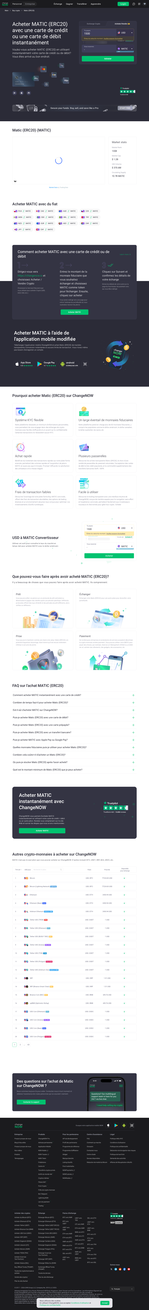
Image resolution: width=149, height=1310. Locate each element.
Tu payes (87, 30)
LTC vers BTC (79, 1244)
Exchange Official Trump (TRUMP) (46, 1268)
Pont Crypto (42, 1186)
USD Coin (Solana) (39, 1020)
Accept (105, 1303)
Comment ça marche (94, 1142)
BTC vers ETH (67, 1249)
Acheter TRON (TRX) (21, 1253)
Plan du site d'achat (21, 1281)
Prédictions (42, 1162)
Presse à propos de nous (23, 1138)
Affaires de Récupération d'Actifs (121, 1162)
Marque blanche (68, 1158)
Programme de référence (71, 1146)
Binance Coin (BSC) (38, 995)
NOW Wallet (42, 1150)
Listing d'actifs (67, 1162)
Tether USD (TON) (38, 953)
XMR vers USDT (78, 1253)
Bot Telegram (42, 1194)
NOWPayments (68, 1170)
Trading (40, 1206)
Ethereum (33, 895)
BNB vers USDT (78, 1259)
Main (6, 11)
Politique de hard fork (117, 1154)
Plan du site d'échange (45, 1277)
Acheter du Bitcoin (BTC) (23, 1217)
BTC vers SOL (91, 1262)
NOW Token (42, 1158)
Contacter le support (31, 1102)
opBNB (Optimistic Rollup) (39, 1003)
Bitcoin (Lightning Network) (43, 886)
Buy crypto (16, 11)
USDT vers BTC (66, 1258)
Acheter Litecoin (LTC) (22, 1245)
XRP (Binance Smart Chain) (41, 987)
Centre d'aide (91, 1154)
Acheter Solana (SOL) (22, 1263)
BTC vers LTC (91, 1234)
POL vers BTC (91, 1258)
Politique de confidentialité (119, 1146)
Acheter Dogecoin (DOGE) (23, 1241)
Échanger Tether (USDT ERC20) (48, 1225)
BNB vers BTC (79, 1232)
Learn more (124, 254)
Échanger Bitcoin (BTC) (46, 1217)
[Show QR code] (85, 364)
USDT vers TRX (78, 1219)
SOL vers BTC (67, 1253)
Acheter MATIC (74, 312)
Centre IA (41, 1166)
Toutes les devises (44, 1273)
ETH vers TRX (91, 1254)
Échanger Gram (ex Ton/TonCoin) (44, 1254)
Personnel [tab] (17, 4)
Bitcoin (32, 878)
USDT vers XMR (66, 1229)
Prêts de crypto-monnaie (46, 1190)
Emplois (17, 1154)
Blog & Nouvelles (20, 1142)
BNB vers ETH (67, 1245)
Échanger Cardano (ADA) (46, 1241)
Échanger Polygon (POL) (46, 1249)
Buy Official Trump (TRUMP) (24, 1267)
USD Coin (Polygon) (40, 1037)
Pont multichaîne (68, 1166)
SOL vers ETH (91, 1218)
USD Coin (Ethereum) (39, 1012)
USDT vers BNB (90, 1229)
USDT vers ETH (90, 1223)
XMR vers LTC (79, 1236)
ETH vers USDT (90, 1239)
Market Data (58, 187)
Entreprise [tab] (30, 4)
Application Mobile (44, 1146)
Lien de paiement (44, 1202)
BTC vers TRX (91, 1244)
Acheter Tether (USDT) (22, 1225)
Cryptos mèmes (43, 1178)
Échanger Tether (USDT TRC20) (48, 1229)
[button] (125, 32)
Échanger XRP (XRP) (45, 1259)
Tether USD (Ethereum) (40, 928)
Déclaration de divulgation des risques (123, 1150)
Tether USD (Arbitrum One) (44, 970)
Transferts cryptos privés (46, 1170)
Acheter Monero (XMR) (22, 1249)
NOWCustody (67, 1174)
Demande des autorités (118, 1158)
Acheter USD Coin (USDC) (23, 1233)
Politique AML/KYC (116, 1138)
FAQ (88, 1138)
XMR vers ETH (80, 1240)
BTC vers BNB (79, 1248)
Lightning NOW (43, 1198)
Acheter (108, 58)
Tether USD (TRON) (38, 920)
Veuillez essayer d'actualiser (113, 38)
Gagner (69, 4)
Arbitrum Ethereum (41, 911)
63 (28, 1045)
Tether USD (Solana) (40, 945)
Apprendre (96, 4)
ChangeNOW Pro (44, 1138)
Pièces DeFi (42, 1182)
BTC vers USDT (66, 1222)
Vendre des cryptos (21, 1277)
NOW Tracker (42, 1154)
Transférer (82, 4)
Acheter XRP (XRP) (21, 1237)
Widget (65, 1154)
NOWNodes (66, 1178)
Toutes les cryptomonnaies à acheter (24, 1272)
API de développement (70, 1138)
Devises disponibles (93, 1158)
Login (123, 4)
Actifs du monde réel (45, 1174)
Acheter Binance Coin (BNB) (24, 1229)
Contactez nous (92, 1150)
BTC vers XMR (67, 1217)
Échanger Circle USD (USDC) (47, 1233)
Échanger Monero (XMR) (46, 1237)
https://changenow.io (30, 275)
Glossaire (90, 1146)
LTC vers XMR (79, 1224)
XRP (31, 978)
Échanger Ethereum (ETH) (47, 1221)
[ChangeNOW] (5, 4)
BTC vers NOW (90, 1249)
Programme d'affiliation (70, 1150)
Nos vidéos (18, 1150)
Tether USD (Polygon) (41, 962)
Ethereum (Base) (38, 903)
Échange (58, 4)
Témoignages (19, 1158)
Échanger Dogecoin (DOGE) (47, 1245)
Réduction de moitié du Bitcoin (97, 1162)
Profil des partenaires (70, 1142)
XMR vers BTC (67, 1241)
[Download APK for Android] (69, 364)
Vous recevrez (89, 46)
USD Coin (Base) (38, 1028)
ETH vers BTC (67, 1237)
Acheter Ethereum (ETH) (23, 1221)
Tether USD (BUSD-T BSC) (41, 936)
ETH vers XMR (67, 1234)
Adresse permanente (45, 1142)
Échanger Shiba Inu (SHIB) (47, 1263)
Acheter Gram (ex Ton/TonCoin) (20, 1258)
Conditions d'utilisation (117, 1142)
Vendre (119, 537)
